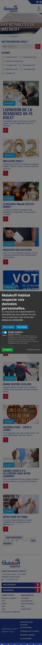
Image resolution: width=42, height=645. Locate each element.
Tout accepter (8, 327)
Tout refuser (22, 327)
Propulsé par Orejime (34, 349)
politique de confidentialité (12, 320)
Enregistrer (7, 350)
